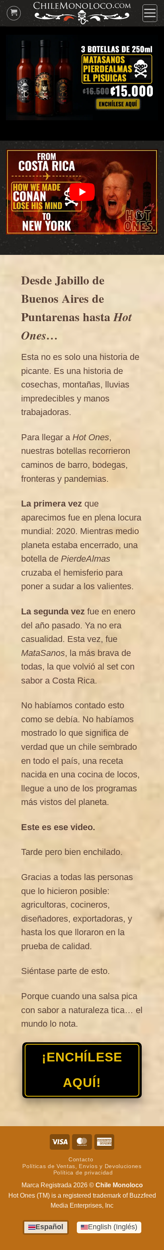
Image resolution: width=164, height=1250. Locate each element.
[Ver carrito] (14, 13)
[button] (150, 13)
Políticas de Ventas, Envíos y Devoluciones (82, 1166)
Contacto (80, 1160)
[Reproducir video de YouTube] (82, 192)
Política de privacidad (83, 1173)
